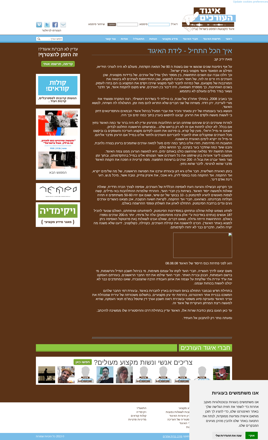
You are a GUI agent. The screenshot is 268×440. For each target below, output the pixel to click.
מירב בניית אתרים (172, 436)
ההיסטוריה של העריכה (180, 419)
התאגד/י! (138, 38)
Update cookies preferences (250, 1)
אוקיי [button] (252, 435)
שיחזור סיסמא (96, 24)
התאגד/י (141, 408)
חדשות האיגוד (212, 38)
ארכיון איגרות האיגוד (181, 415)
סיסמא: (143, 24)
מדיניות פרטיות (137, 419)
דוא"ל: (174, 24)
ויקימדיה (141, 412)
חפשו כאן (83, 362)
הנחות (153, 38)
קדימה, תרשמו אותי (58, 64)
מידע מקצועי (170, 38)
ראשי (229, 38)
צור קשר (110, 38)
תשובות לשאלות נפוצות (179, 412)
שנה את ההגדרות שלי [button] (228, 435)
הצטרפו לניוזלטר (51, 30)
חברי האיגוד (190, 38)
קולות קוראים (138, 415)
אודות (124, 38)
